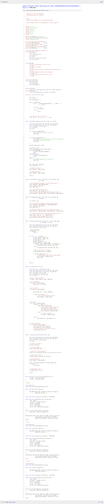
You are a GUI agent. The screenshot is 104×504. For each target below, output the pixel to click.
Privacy (10, 502)
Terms (14, 502)
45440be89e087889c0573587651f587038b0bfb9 (67, 6)
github (36, 6)
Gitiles (7, 502)
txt (99, 502)
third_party (31, 6)
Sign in (101, 1)
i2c (28, 7)
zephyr (52, 6)
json (102, 502)
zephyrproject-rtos (44, 6)
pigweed (25, 6)
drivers (24, 7)
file (47, 10)
